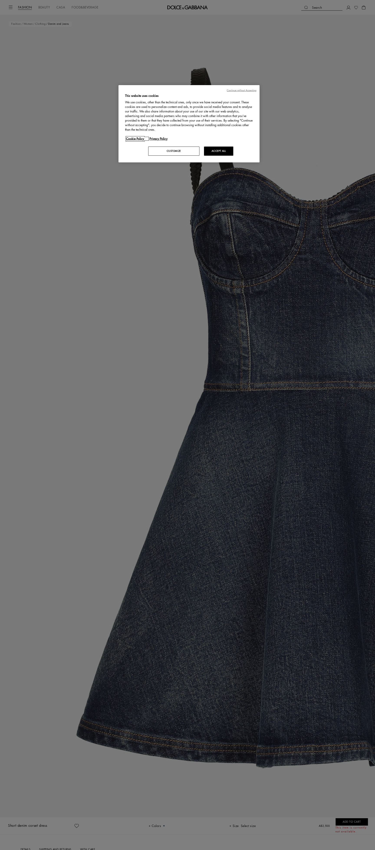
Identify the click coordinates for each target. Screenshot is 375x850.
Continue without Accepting (241, 90)
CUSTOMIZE (174, 151)
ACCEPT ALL (219, 151)
